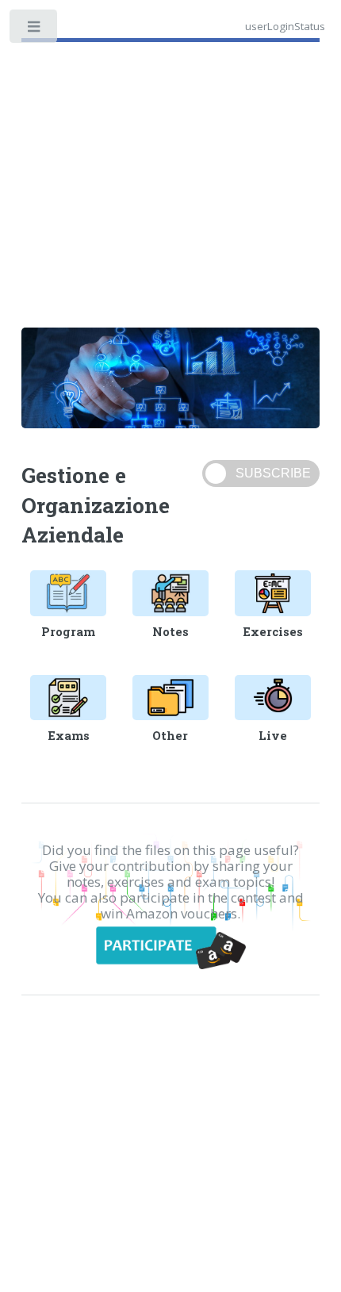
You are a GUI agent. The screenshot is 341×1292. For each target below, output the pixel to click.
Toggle (34, 29)
